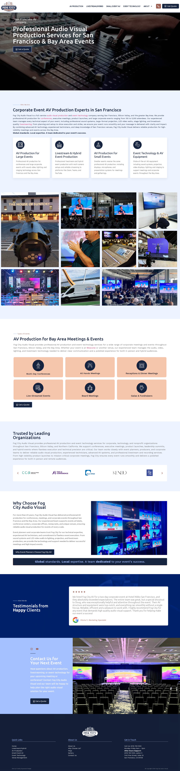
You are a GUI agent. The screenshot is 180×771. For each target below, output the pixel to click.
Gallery (71, 753)
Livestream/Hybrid (94, 6)
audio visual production (57, 115)
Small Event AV (113, 6)
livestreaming (26, 124)
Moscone (91, 348)
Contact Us (72, 755)
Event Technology (132, 6)
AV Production (76, 6)
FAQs (70, 751)
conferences (46, 118)
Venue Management (19, 758)
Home (14, 746)
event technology (80, 115)
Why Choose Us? (74, 748)
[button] (18, 473)
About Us (71, 746)
